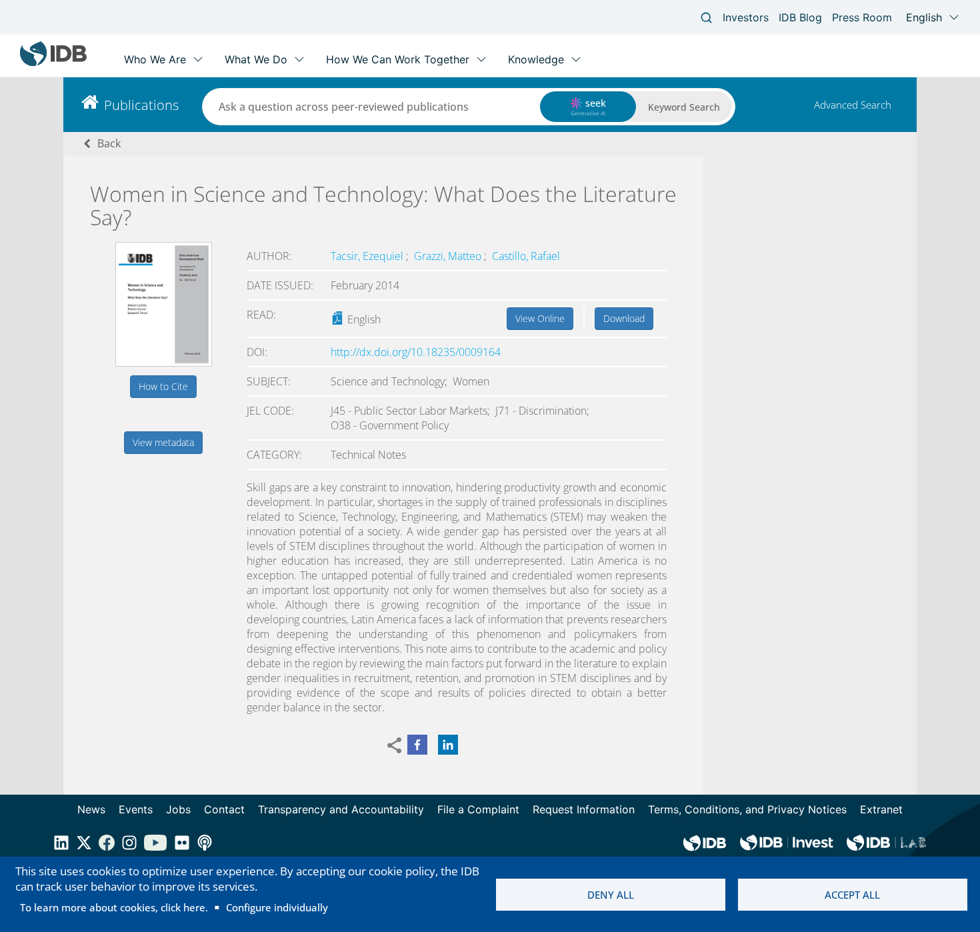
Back (109, 143)
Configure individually (277, 907)
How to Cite (163, 386)
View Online (540, 318)
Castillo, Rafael (526, 256)
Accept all (852, 894)
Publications (141, 105)
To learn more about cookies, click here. (114, 907)
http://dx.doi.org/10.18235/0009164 (416, 352)
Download (624, 318)
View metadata (163, 442)
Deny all (610, 894)
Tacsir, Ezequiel (368, 256)
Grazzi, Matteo (449, 256)
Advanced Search (852, 104)
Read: (261, 314)
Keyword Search (684, 107)
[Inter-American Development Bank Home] (53, 63)
